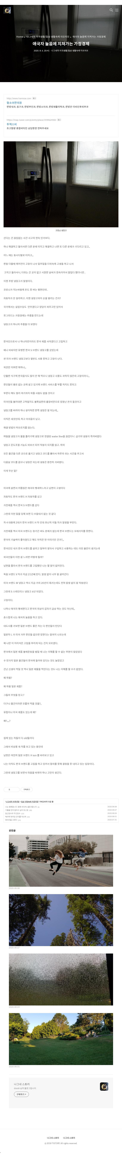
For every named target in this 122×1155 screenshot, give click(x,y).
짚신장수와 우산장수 (12, 813)
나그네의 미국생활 (12, 802)
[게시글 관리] (16, 789)
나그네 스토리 (22, 1084)
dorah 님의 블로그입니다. (25, 1088)
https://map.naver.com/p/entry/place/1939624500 (31, 120)
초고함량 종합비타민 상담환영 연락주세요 (28, 128)
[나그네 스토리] (18, 10)
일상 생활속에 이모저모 (29, 802)
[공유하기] (13, 789)
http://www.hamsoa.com (19, 98)
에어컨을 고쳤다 (11, 820)
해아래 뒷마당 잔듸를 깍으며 (15, 816)
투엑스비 (12, 124)
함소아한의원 (14, 103)
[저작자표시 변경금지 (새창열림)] (35, 789)
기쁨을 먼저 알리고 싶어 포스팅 (16, 810)
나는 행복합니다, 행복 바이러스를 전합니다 (21, 806)
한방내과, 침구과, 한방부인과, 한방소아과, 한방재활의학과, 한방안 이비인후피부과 (47, 106)
